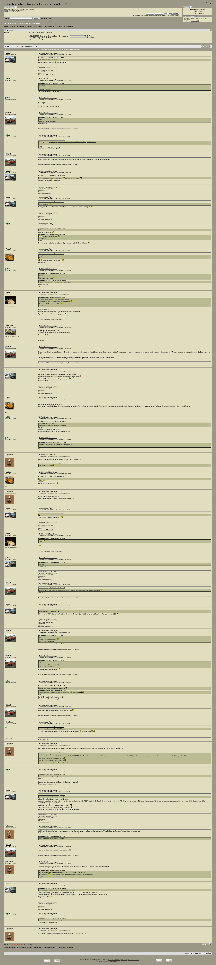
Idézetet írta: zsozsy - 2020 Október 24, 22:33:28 (51, 175)
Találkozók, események (66, 26)
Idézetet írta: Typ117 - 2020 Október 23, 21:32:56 (51, 273)
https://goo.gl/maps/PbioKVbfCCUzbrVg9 (54, 728)
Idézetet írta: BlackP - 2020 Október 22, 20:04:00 (51, 609)
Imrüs (8, 292)
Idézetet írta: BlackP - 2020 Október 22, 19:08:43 (51, 685)
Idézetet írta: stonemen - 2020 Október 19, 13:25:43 (52, 888)
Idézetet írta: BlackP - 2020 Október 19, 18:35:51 (51, 774)
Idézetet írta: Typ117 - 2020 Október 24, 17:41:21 (51, 234)
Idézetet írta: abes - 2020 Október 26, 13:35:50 (51, 57)
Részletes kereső (46, 18)
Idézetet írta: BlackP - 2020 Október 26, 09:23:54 (51, 140)
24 (26, 46)
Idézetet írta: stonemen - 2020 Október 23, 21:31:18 (52, 421)
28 (33, 46)
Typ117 (8, 249)
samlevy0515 (195, 21)
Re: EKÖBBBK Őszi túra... (48, 171)
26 (30, 46)
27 (32, 46)
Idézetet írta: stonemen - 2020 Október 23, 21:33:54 (52, 280)
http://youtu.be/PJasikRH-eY (45, 74)
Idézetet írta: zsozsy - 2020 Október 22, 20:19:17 (51, 588)
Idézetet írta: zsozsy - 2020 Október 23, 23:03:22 (51, 228)
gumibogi (9, 325)
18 (13, 46)
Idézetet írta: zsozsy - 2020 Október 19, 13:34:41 (51, 870)
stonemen (9, 454)
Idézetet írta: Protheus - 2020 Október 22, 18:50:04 (52, 690)
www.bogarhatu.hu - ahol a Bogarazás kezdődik (18, 26)
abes (8, 78)
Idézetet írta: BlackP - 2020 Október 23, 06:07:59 (51, 562)
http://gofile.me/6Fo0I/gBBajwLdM (47, 121)
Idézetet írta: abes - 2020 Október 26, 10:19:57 (51, 117)
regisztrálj (31, 9)
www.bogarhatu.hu (17, 4)
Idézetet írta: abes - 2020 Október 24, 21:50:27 (51, 202)
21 (19, 46)
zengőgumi (41, 340)
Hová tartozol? (38, 26)
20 (17, 46)
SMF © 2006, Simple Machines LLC (130, 960)
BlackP (8, 112)
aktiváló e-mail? (20, 10)
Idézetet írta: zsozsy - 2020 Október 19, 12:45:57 (51, 538)
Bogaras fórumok (49, 26)
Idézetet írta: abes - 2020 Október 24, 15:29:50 (51, 254)
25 (28, 46)
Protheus (9, 722)
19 (15, 46)
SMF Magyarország (112, 961)
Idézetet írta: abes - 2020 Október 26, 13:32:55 (51, 83)
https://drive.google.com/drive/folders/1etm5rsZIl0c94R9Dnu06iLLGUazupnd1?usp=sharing (72, 142)
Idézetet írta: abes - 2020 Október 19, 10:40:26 (51, 727)
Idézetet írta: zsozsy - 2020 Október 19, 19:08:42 (51, 752)
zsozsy (8, 53)
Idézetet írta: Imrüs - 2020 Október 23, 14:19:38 (51, 476)
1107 (37, 46)
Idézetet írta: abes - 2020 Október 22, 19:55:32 (51, 635)
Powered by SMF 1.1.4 (114, 960)
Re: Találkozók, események (48, 53)
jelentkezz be (22, 9)
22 (21, 46)
